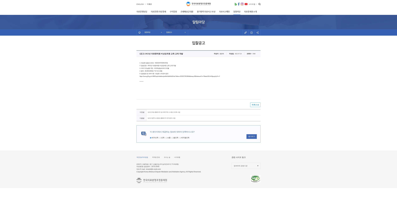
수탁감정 (173, 12)
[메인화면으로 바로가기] (139, 32)
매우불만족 (185, 138)
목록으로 (255, 105)
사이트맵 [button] (252, 4)
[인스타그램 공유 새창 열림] (242, 4)
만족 (162, 138)
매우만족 (155, 138)
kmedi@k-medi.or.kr (153, 169)
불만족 (175, 138)
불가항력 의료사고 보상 (206, 12)
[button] (259, 4)
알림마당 (236, 12)
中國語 (149, 4)
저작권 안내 (156, 157)
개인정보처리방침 (142, 157)
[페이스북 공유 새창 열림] (239, 4)
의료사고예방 (224, 12)
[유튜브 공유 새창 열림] (246, 4)
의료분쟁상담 (141, 12)
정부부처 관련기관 (240, 166)
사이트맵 (177, 157)
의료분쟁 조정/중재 (158, 12)
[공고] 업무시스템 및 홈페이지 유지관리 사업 (161, 118)
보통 (169, 138)
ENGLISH (140, 4)
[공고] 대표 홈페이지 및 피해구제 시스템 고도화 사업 (164, 112)
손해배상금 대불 (187, 12)
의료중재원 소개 (250, 12)
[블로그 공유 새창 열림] (236, 4)
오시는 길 (167, 157)
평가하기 (251, 136)
